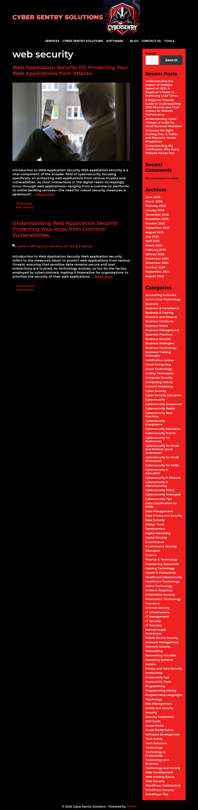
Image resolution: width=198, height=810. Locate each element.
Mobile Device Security (161, 638)
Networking (154, 651)
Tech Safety (154, 739)
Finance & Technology (161, 559)
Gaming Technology (160, 568)
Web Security (155, 781)
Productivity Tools (158, 681)
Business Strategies (159, 343)
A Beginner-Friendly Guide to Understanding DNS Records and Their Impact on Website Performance (163, 107)
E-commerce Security (161, 546)
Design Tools (154, 524)
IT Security (153, 621)
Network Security (157, 646)
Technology (24, 203)
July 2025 (152, 236)
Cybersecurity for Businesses (157, 439)
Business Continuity (159, 321)
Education (152, 550)
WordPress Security (159, 790)
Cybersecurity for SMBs (162, 465)
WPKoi (131, 806)
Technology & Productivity (155, 753)
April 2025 (152, 241)
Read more (45, 194)
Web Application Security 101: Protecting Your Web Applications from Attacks (70, 70)
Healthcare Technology (162, 581)
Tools (169, 41)
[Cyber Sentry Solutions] (121, 18)
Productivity (154, 673)
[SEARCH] (183, 41)
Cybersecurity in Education (156, 471)
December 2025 (157, 214)
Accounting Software (160, 295)
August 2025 (154, 232)
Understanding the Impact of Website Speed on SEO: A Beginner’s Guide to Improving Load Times (161, 88)
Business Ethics (156, 326)
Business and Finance (161, 317)
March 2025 (153, 245)
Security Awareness (159, 717)
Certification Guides (159, 360)
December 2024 (157, 258)
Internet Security (157, 608)
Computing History (159, 382)
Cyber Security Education (163, 395)
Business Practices (158, 334)
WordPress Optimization (163, 785)
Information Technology (163, 599)
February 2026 (155, 206)
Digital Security (156, 537)
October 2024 (155, 267)
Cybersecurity (25, 285)
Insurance (152, 603)
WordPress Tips (156, 794)
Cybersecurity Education (163, 429)
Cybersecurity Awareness (163, 404)
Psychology (153, 699)
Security (151, 712)
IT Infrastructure (157, 612)
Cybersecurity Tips (158, 499)
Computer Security (158, 377)
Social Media (154, 725)
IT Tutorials (153, 625)
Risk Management (158, 703)
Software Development (162, 734)
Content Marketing (159, 386)
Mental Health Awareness (155, 631)
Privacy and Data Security (163, 668)
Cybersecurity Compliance (155, 422)
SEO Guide (153, 721)
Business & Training (159, 312)
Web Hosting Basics (159, 777)
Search (150, 53)
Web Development (159, 772)
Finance (151, 555)
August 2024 (154, 276)
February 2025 (155, 249)
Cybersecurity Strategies (163, 494)
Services (52, 41)
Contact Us (151, 41)
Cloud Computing (158, 364)
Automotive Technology (162, 299)
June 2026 (152, 197)
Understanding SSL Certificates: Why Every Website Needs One (162, 149)
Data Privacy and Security (163, 515)
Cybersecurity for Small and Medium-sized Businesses (162, 449)
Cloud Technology (158, 369)
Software (114, 41)
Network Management (162, 642)
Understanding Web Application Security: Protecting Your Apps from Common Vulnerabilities (65, 229)
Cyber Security (155, 391)
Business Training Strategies (158, 353)
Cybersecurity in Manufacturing (156, 483)
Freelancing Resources (162, 564)
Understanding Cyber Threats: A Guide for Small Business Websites (163, 122)
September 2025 (157, 228)
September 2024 (157, 271)
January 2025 (154, 254)
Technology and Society (162, 768)
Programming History (160, 690)
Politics (150, 664)
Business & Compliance (162, 308)
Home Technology (158, 586)
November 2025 (156, 219)
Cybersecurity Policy (159, 490)
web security (24, 207)
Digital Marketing (157, 533)
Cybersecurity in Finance (163, 477)
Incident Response (159, 590)
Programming (155, 686)
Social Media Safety (159, 730)
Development (155, 529)
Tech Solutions (156, 743)
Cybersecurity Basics (160, 408)
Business (151, 304)
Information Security (160, 594)
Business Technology (160, 348)
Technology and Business (157, 761)
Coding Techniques (159, 373)
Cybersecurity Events (160, 433)
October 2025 (155, 223)
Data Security (155, 520)
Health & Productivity (160, 572)
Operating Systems (159, 660)
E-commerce (154, 542)
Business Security (158, 339)
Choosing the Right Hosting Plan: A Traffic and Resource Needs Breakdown (161, 136)
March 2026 (153, 201)
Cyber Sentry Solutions (57, 17)
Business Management (162, 330)
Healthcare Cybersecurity (163, 577)
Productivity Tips (157, 677)
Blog (134, 41)
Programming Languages (164, 695)
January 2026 (155, 210)
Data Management (159, 511)
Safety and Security (159, 708)
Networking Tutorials (160, 655)
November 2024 (157, 263)
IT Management (157, 616)
